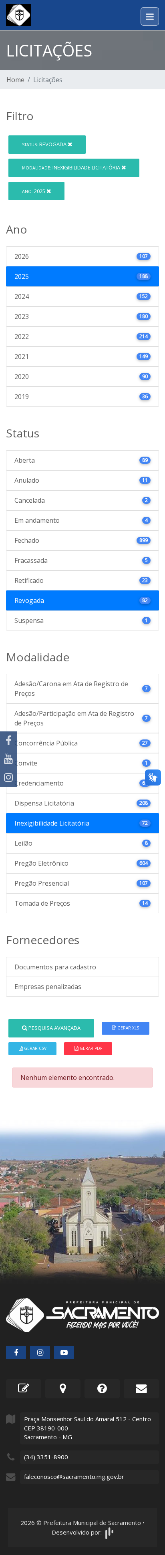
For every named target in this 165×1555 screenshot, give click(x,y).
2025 (34, 191)
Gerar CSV (34, 1048)
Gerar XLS (127, 1028)
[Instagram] (8, 777)
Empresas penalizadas (47, 986)
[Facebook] (8, 740)
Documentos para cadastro (55, 967)
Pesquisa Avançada (53, 1027)
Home (15, 79)
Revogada (45, 144)
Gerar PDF (90, 1048)
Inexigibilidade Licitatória (71, 167)
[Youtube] (8, 759)
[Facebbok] (16, 1352)
